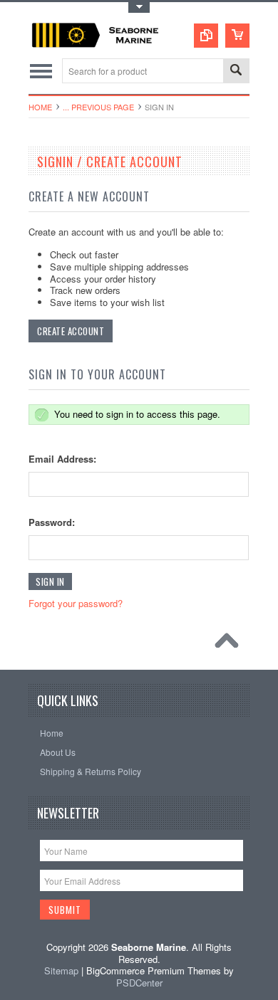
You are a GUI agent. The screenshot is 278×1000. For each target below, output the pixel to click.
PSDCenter (139, 982)
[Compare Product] (206, 35)
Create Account (70, 331)
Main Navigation (41, 70)
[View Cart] (237, 35)
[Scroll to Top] (230, 644)
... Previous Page (98, 106)
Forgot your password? (76, 603)
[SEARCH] (236, 71)
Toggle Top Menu (139, 7)
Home (40, 106)
